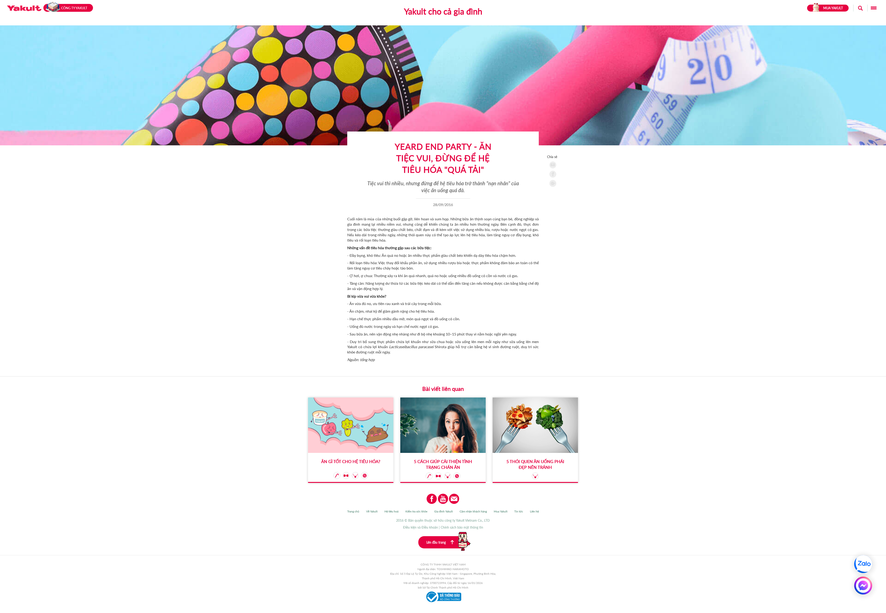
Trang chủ (353, 511)
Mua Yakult (500, 511)
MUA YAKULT (833, 8)
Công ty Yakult (74, 8)
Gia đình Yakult (443, 511)
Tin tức (518, 511)
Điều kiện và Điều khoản (420, 527)
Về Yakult (371, 511)
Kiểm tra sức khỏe (416, 511)
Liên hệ (534, 511)
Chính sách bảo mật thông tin (462, 527)
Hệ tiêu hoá (391, 511)
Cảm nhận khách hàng (473, 511)
